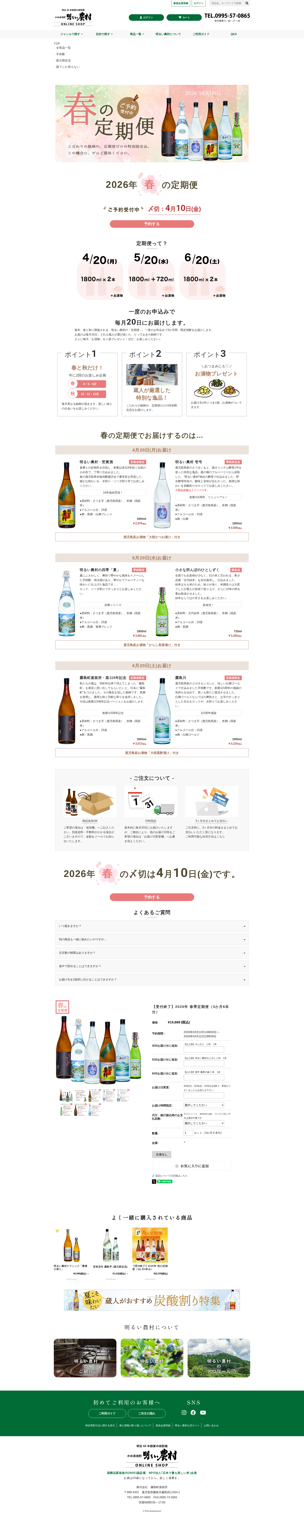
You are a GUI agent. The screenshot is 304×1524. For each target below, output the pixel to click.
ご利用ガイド (201, 34)
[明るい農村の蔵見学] (152, 1357)
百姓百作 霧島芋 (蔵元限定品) (110, 1266)
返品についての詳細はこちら (172, 1175)
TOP (57, 43)
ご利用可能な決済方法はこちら (205, 836)
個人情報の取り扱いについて (135, 1425)
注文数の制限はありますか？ (77, 952)
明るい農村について (168, 34)
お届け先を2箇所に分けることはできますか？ (88, 979)
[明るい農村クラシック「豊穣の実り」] (71, 1245)
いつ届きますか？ (70, 925)
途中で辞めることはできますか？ (80, 966)
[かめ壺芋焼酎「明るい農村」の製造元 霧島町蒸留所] (73, 17)
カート (186, 17)
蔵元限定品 (63, 60)
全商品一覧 (63, 47)
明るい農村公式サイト (187, 1425)
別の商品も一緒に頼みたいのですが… (83, 939)
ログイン (148, 17)
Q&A (234, 34)
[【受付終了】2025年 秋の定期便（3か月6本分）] (150, 1245)
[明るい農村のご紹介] (85, 1357)
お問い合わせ (211, 1425)
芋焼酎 (60, 54)
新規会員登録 (163, 1425)
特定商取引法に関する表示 (100, 1425)
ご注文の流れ (146, 1413)
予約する (152, 224)
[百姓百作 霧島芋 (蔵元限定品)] (110, 1245)
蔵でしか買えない (68, 66)
